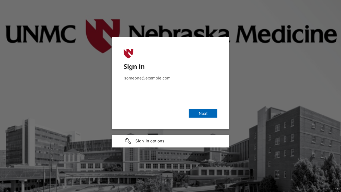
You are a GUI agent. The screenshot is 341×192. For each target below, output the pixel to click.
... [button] (335, 187)
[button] (170, 141)
